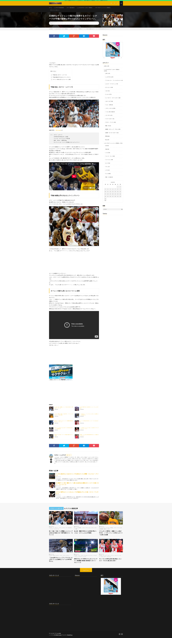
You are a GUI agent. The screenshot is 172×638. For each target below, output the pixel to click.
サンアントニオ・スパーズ (65, 23)
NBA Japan (58, 130)
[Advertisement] (74, 51)
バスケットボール (60, 22)
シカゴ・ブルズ (80, 555)
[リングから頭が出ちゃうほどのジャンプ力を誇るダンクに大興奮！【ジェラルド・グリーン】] (52, 476)
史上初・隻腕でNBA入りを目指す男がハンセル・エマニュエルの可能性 (85, 532)
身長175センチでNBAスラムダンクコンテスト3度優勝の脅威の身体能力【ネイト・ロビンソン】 (85, 560)
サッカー (107, 94)
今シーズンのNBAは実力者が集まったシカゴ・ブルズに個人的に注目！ (110, 559)
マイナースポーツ (109, 118)
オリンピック (108, 87)
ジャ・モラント (55, 527)
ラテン (106, 166)
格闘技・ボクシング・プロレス (112, 129)
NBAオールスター (56, 555)
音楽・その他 (108, 177)
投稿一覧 (68, 455)
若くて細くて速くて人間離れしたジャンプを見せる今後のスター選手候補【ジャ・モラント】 (61, 532)
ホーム (50, 7)
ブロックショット (85, 23)
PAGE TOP (167, 617)
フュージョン (108, 159)
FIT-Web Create (57, 635)
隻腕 (76, 528)
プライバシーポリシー (55, 10)
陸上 (106, 139)
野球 (106, 136)
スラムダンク (102, 527)
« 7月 (105, 200)
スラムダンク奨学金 (109, 527)
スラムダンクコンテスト (88, 555)
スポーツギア (108, 101)
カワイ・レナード (56, 23)
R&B (106, 149)
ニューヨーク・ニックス (81, 556)
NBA (52, 23)
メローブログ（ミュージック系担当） (103, 7)
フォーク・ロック (109, 156)
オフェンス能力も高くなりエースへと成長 (61, 79)
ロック (106, 173)
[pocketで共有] (94, 36)
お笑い (106, 73)
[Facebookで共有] (54, 36)
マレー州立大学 (68, 527)
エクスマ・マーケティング (111, 83)
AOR (106, 145)
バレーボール (108, 115)
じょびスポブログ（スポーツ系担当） (85, 7)
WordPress (69, 635)
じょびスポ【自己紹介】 (59, 7)
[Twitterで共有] (64, 36)
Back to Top (86, 570)
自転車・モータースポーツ (111, 132)
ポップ (106, 163)
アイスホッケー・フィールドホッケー (113, 80)
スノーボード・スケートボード (112, 97)
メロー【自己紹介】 (70, 7)
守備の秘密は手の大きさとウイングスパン (61, 77)
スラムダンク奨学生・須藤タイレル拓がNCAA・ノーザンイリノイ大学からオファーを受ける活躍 (111, 532)
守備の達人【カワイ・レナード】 (59, 74)
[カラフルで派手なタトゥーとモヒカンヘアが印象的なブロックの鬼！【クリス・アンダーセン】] (52, 494)
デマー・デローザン (107, 556)
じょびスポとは (108, 76)
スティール (73, 23)
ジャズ (106, 152)
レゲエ (106, 170)
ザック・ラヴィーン (115, 555)
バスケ (61, 555)
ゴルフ (106, 90)
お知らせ (106, 66)
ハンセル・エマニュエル (85, 527)
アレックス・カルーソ (107, 555)
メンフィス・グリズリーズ (54, 528)
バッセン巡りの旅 (109, 111)
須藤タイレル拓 (106, 528)
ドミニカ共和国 (78, 527)
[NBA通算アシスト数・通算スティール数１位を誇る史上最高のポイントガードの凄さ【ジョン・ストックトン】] (52, 485)
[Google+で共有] (74, 36)
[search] (122, 209)
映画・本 (107, 125)
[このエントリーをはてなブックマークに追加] (84, 36)
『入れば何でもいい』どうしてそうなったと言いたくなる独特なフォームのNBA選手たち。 (61, 559)
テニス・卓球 (108, 104)
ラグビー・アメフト (109, 122)
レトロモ (59, 633)
